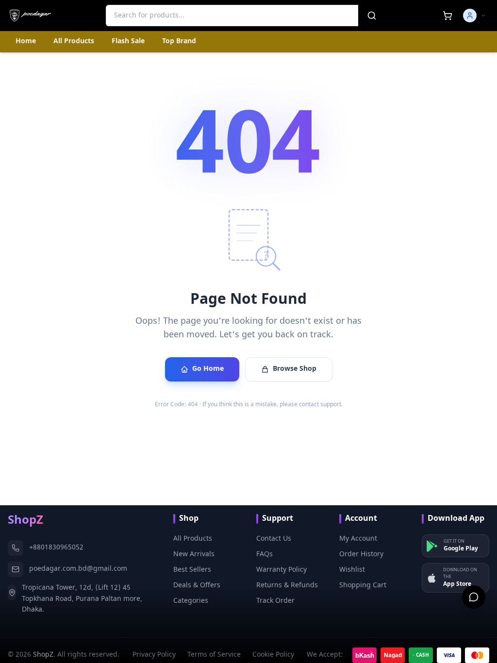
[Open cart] (447, 15)
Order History (361, 554)
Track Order (275, 601)
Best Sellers (192, 570)
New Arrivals (194, 554)
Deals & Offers (196, 585)
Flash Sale (128, 41)
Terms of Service (214, 655)
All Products (73, 41)
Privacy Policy (154, 655)
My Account (358, 539)
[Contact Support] (473, 597)
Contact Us (273, 539)
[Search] (371, 15)
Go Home (208, 369)
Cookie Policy (273, 655)
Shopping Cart (362, 585)
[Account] (474, 15)
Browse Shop (294, 369)
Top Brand (179, 41)
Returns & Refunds (287, 585)
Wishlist (352, 570)
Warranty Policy (281, 570)
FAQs (264, 554)
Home (26, 41)
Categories (190, 601)
